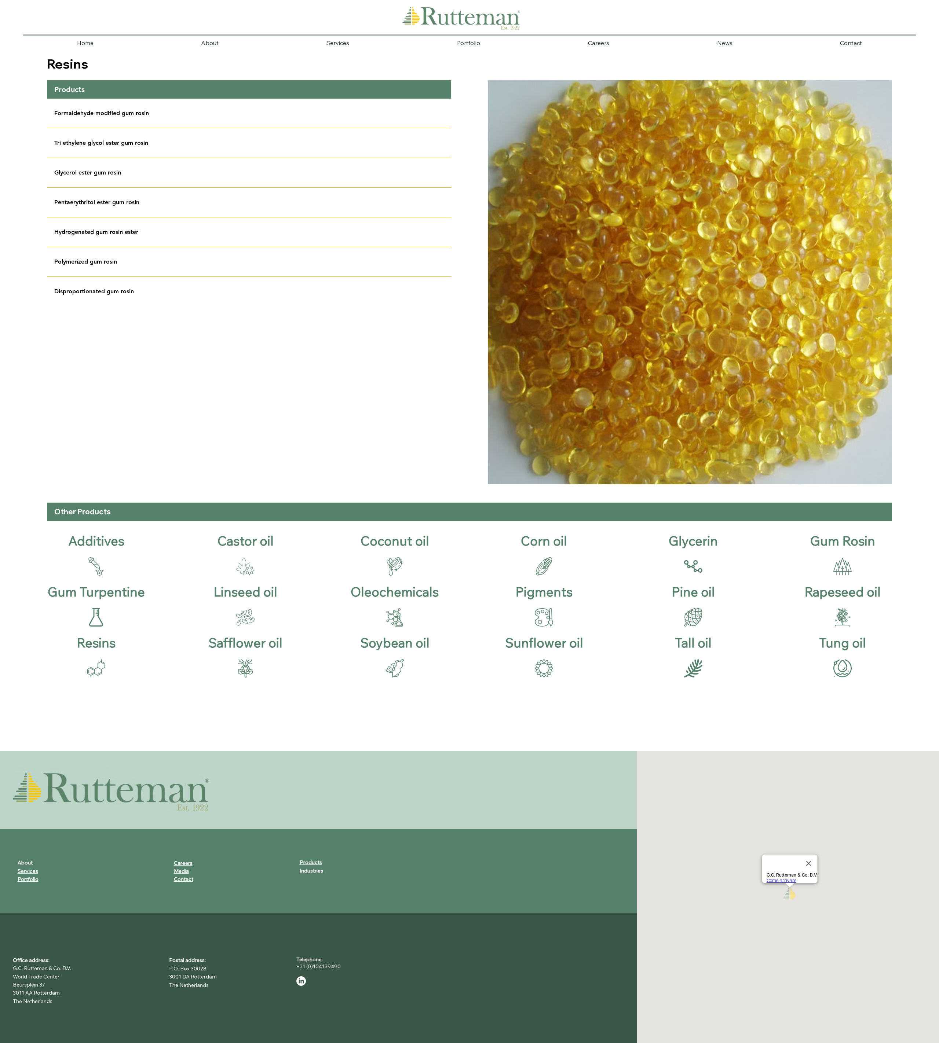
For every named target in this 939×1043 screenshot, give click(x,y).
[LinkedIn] (301, 981)
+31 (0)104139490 (319, 966)
